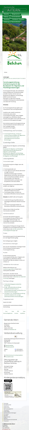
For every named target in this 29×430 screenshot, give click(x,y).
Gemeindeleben (16, 16)
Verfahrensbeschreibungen (10, 413)
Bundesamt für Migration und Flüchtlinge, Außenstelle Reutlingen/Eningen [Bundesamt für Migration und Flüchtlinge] (14, 154)
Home (5, 72)
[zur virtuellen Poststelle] (12, 397)
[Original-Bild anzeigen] (8, 390)
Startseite (6, 403)
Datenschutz (7, 407)
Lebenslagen (7, 411)
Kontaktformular (9, 356)
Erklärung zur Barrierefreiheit (12, 22)
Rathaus (6, 16)
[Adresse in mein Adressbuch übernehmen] (16, 338)
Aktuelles (6, 14)
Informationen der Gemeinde (10, 419)
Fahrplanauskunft (9, 347)
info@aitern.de (12, 329)
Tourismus (7, 19)
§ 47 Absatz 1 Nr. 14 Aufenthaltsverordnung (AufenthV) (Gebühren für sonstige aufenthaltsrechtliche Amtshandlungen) (14, 295)
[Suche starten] (2, 12)
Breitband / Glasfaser (18, 19)
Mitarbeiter (6, 410)
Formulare (6, 414)
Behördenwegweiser (8, 408)
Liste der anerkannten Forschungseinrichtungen (13, 229)
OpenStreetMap (9, 345)
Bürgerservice (16, 14)
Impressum (6, 406)
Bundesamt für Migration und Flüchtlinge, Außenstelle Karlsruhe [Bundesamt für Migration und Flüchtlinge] (13, 150)
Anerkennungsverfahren (9, 269)
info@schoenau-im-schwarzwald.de (14, 355)
